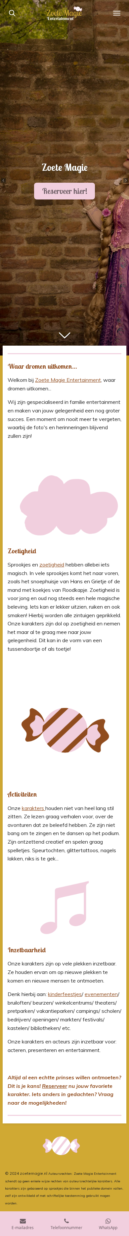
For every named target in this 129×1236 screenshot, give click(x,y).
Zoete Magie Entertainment (68, 380)
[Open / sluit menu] (116, 13)
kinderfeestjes (65, 994)
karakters (33, 808)
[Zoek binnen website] (12, 13)
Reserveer (54, 1086)
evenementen (101, 994)
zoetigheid (51, 564)
